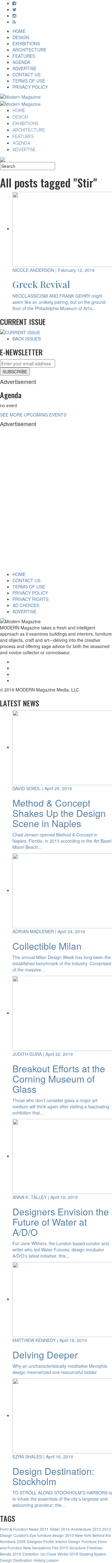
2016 (16, 1553)
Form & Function (14, 1529)
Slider (55, 1529)
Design (6, 1535)
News (34, 1529)
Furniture (89, 1541)
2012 (106, 1529)
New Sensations (37, 1547)
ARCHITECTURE (29, 50)
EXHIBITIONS (26, 43)
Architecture (81, 1529)
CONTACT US (26, 74)
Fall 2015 (60, 1547)
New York (83, 1535)
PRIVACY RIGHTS (30, 599)
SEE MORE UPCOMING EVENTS (33, 415)
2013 (96, 1529)
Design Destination (16, 1560)
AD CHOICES (25, 605)
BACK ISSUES (26, 339)
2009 (21, 1541)
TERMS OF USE (28, 81)
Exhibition (30, 1553)
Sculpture (77, 1547)
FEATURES (23, 56)
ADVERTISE (24, 68)
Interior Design (67, 1541)
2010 (69, 1535)
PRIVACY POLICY (30, 87)
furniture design (50, 1535)
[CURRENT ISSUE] (20, 332)
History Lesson (46, 1560)
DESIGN (20, 37)
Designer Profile (40, 1541)
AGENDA (21, 62)
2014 (65, 1529)
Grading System (92, 1553)
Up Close (48, 1553)
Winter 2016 (68, 1553)
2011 (44, 1529)
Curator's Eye (24, 1535)
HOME (19, 31)
